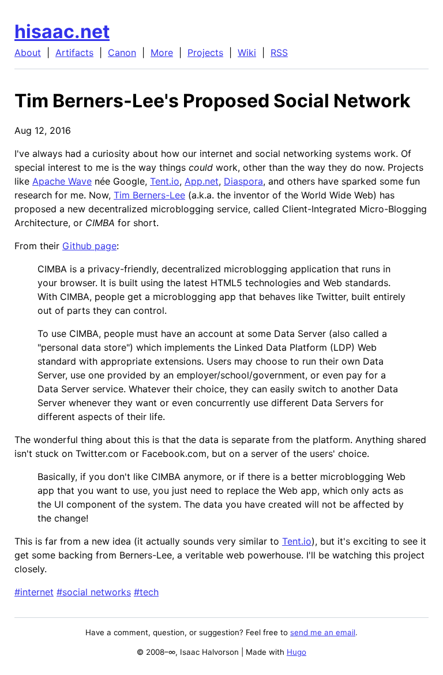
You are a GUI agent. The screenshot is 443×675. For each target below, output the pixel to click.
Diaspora (243, 181)
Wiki (247, 52)
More (162, 52)
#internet (34, 592)
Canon (122, 52)
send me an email (322, 632)
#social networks (94, 592)
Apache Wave (62, 181)
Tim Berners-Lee (149, 195)
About (27, 52)
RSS (279, 52)
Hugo (296, 652)
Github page (89, 246)
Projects (205, 52)
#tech (146, 592)
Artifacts (74, 52)
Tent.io (164, 181)
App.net (202, 181)
